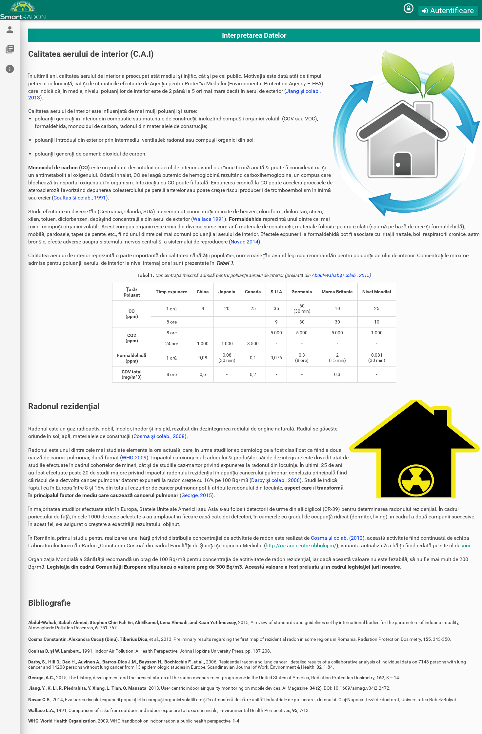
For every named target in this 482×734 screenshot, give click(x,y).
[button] (448, 11)
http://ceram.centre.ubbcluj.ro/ (301, 545)
